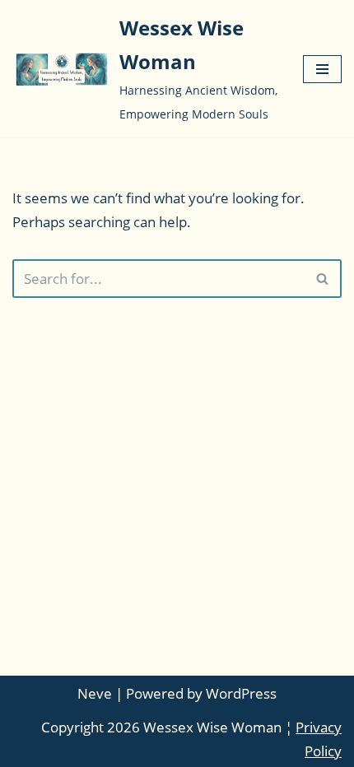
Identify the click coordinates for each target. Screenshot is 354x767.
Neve (94, 693)
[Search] (323, 278)
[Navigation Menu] (322, 69)
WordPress (241, 693)
